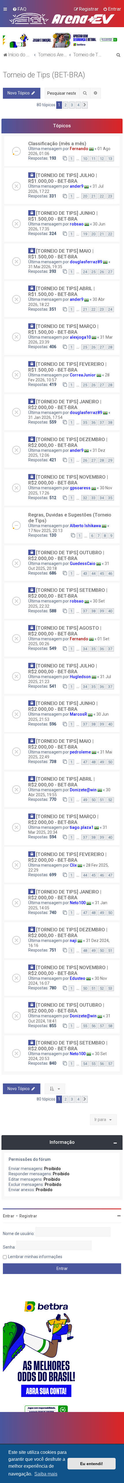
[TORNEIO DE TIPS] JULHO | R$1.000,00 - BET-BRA (62, 178)
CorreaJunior (83, 375)
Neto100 (78, 902)
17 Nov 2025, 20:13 (45, 530)
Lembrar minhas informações (35, 1256)
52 (110, 800)
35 (85, 422)
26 (102, 272)
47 (85, 762)
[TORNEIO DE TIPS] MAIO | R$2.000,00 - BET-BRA (60, 744)
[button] (85, 105)
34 (102, 498)
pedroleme (80, 752)
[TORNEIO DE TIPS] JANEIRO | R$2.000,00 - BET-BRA (64, 404)
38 (110, 422)
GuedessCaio (82, 563)
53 (110, 988)
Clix (73, 865)
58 (110, 1026)
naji (73, 940)
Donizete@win (83, 790)
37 (102, 422)
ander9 (76, 186)
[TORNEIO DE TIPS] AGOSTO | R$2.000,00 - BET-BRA (64, 631)
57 (102, 1026)
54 (85, 1064)
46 (110, 573)
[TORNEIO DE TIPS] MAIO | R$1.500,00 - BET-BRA (60, 254)
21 (93, 196)
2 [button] (66, 105)
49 (102, 762)
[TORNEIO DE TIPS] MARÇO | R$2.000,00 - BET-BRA (63, 819)
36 (93, 422)
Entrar (8, 1216)
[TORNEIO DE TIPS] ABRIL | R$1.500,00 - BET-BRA (61, 291)
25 (93, 272)
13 (110, 158)
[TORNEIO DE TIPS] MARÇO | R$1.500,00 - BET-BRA (63, 329)
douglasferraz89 (86, 262)
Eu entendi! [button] (91, 1463)
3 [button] (72, 105)
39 (102, 611)
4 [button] (78, 105)
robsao (77, 224)
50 (110, 762)
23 (110, 196)
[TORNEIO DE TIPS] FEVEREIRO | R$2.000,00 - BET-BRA (67, 857)
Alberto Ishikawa (85, 525)
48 (93, 762)
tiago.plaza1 (81, 827)
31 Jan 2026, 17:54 (45, 417)
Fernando (79, 148)
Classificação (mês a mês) (57, 143)
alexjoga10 (80, 337)
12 (102, 158)
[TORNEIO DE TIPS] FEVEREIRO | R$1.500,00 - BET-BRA (67, 367)
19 (85, 234)
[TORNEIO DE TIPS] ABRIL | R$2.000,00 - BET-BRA (61, 782)
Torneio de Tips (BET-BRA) (44, 75)
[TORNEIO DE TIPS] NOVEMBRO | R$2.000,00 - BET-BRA (68, 480)
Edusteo (77, 978)
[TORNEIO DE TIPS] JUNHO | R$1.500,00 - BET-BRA (62, 216)
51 (102, 800)
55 (85, 1026)
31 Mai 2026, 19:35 (45, 266)
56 (93, 1026)
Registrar (28, 1216)
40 (110, 611)
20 (85, 196)
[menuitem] (19, 9)
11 (93, 158)
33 (93, 498)
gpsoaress (80, 488)
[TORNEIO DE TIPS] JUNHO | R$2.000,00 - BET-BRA (62, 706)
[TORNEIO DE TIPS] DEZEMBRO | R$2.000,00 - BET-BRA (67, 442)
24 (85, 272)
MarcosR (78, 714)
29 (110, 460)
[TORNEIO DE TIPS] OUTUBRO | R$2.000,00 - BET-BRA (66, 555)
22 (102, 196)
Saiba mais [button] (45, 1473)
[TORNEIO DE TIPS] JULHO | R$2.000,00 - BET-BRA (62, 668)
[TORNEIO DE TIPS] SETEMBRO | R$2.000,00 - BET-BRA (67, 593)
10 (85, 158)
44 (93, 573)
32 (85, 498)
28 (110, 347)
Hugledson (80, 676)
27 (110, 272)
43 (85, 573)
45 (102, 573)
